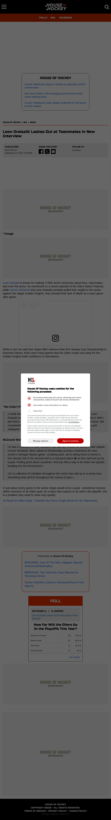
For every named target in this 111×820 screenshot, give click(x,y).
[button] (55, 411)
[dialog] (55, 410)
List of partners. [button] (74, 422)
